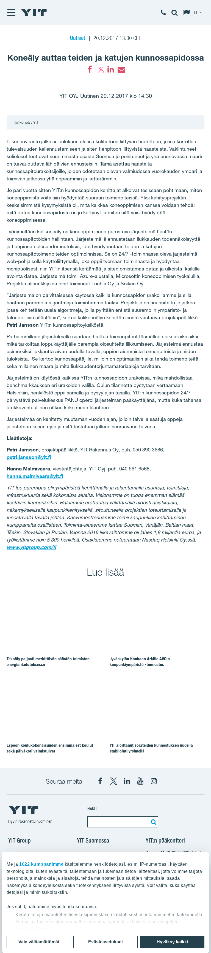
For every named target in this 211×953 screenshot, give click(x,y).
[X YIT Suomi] (113, 781)
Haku (91, 808)
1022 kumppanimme (41, 864)
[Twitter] (100, 69)
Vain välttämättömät (38, 942)
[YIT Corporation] (127, 781)
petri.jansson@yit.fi (29, 457)
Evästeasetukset (105, 942)
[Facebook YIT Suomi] (100, 781)
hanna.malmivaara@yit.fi (35, 476)
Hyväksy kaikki (172, 942)
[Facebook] (89, 69)
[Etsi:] (153, 822)
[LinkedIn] (110, 69)
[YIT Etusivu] (34, 12)
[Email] (121, 69)
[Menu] (11, 12)
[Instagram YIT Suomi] (153, 781)
